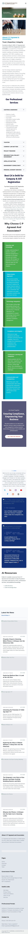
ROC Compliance (10, 507)
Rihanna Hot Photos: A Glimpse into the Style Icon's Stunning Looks (13, 814)
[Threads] (18, 494)
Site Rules (5, 890)
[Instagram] (15, 490)
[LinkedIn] (10, 490)
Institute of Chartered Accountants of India (13, 908)
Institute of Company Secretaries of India (12, 910)
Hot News (22, 636)
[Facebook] (7, 494)
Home (3, 861)
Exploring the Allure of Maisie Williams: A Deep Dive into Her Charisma (13, 744)
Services (5, 897)
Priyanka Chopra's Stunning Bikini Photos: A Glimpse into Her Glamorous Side (14, 641)
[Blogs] (13, 494)
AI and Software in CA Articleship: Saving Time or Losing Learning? (12, 538)
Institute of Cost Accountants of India (11, 911)
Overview (4, 863)
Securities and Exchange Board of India (12, 878)
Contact (4, 865)
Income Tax (15, 533)
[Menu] (25, 3)
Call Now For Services (14, 436)
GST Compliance (6, 881)
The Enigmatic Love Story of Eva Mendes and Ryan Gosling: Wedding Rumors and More (13, 779)
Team (3, 867)
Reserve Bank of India (7, 876)
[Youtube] (21, 490)
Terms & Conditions (8, 893)
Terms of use (6, 895)
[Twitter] (5, 490)
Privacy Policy (7, 892)
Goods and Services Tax (9, 533)
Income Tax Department (8, 879)
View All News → (5, 615)
